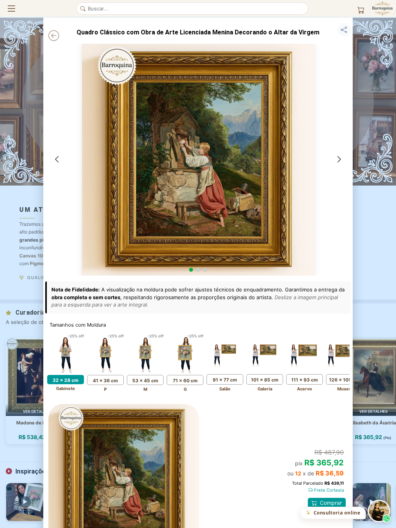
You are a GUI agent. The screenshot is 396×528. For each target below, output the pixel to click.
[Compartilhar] (344, 29)
